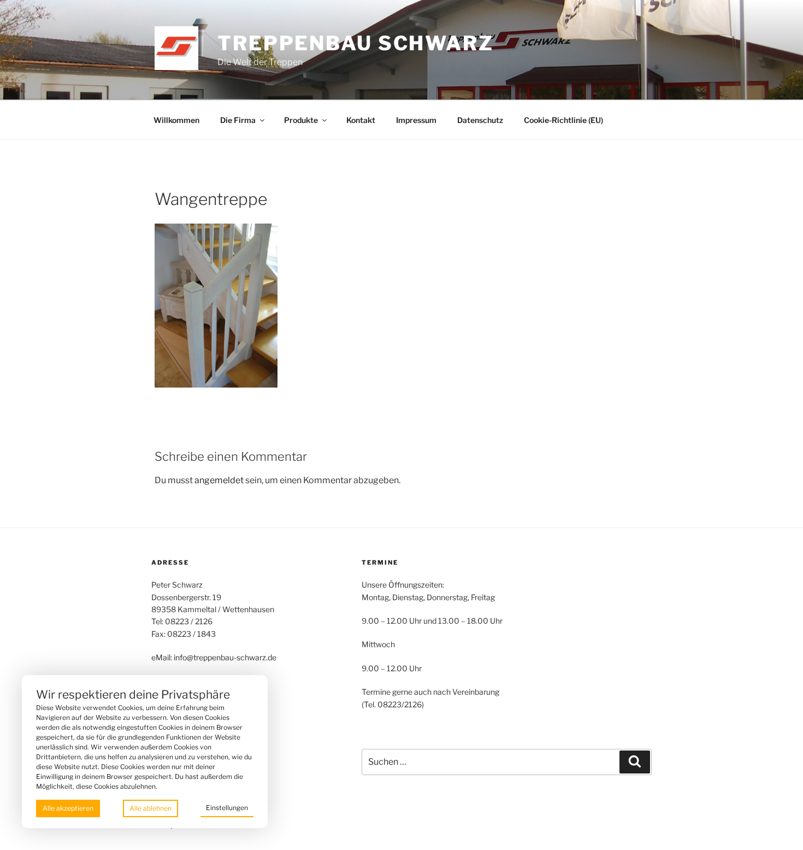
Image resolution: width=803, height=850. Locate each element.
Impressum (416, 120)
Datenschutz (480, 120)
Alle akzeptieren (68, 808)
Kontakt (360, 120)
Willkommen (176, 120)
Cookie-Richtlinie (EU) (563, 120)
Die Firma (238, 120)
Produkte (301, 120)
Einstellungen (227, 808)
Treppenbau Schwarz (355, 43)
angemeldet (219, 480)
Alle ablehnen (150, 808)
